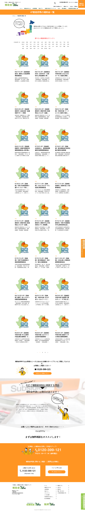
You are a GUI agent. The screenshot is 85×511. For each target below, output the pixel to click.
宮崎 (16, 69)
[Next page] (48, 352)
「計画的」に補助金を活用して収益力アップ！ (22, 484)
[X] (55, 3)
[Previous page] (37, 352)
